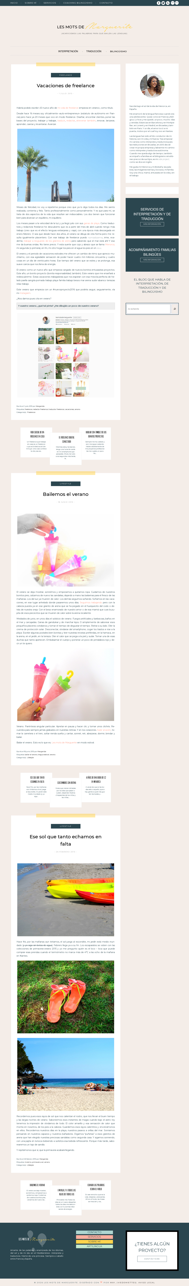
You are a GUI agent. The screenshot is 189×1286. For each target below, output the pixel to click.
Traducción (93, 51)
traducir (61, 120)
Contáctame (152, 1259)
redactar (70, 120)
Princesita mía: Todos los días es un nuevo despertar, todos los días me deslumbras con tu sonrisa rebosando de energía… (65, 1204)
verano (77, 409)
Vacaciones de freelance (65, 85)
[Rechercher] (175, 309)
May (112, 1283)
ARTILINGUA (94, 1246)
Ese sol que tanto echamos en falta (37, 779)
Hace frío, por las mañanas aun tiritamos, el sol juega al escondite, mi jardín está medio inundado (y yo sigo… (36, 791)
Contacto (106, 3)
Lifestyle (30, 758)
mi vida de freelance (68, 108)
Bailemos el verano (65, 494)
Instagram (25, 293)
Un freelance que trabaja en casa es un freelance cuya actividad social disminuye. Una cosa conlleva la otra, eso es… (36, 446)
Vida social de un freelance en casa (37, 434)
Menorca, (110, 244)
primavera (36, 1162)
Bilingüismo (118, 51)
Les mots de (94, 27)
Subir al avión (104, 730)
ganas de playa (91, 223)
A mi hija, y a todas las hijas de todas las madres (67, 1193)
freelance (28, 409)
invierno (28, 1162)
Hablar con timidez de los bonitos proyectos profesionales (96, 435)
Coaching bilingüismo (77, 3)
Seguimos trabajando (91, 602)
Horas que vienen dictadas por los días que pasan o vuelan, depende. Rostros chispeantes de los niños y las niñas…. (66, 792)
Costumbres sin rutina (66, 783)
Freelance (31, 412)
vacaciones (69, 409)
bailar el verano (31, 755)
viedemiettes (127, 1283)
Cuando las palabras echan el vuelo (96, 1187)
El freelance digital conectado (66, 439)
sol (42, 1162)
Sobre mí (30, 3)
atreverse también (86, 120)
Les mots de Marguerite (64, 742)
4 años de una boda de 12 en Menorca (96, 779)
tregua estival (43, 755)
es (177, 3)
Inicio (14, 3)
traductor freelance (56, 409)
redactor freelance (40, 409)
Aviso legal (147, 1283)
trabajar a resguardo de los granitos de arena (47, 241)
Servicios (50, 3)
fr (173, 3)
